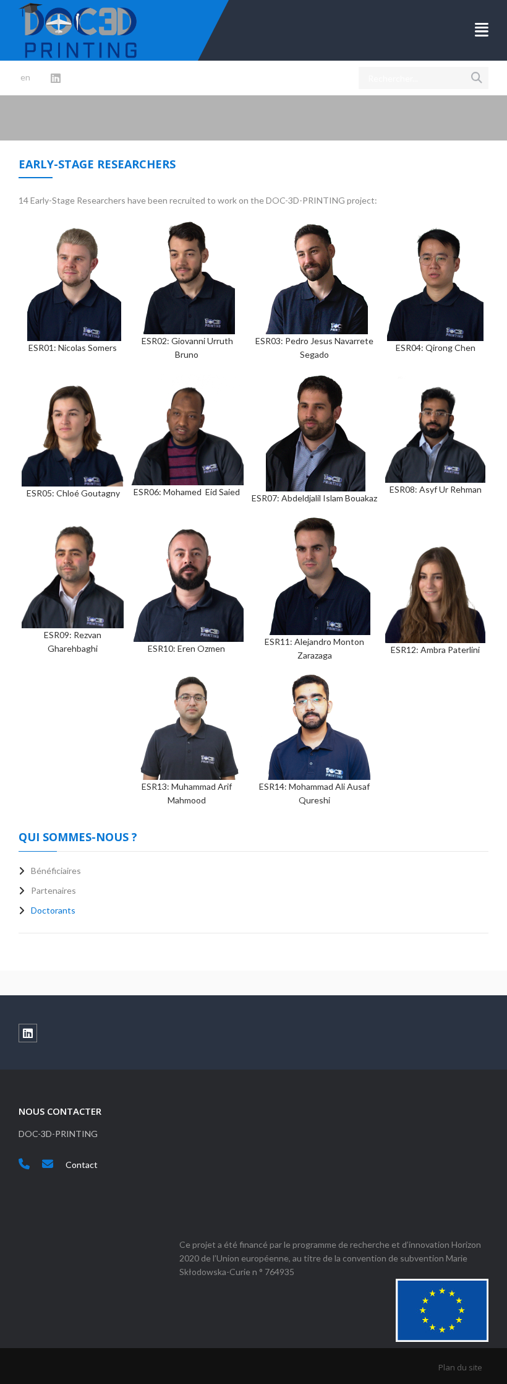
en (25, 77)
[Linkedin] (56, 78)
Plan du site (460, 1367)
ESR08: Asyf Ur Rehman (436, 489)
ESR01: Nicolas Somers (72, 347)
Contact (82, 1164)
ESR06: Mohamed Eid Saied (187, 492)
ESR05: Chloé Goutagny (73, 493)
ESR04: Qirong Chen (435, 347)
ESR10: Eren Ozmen (186, 648)
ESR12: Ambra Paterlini (435, 649)
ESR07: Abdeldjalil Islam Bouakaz (314, 498)
